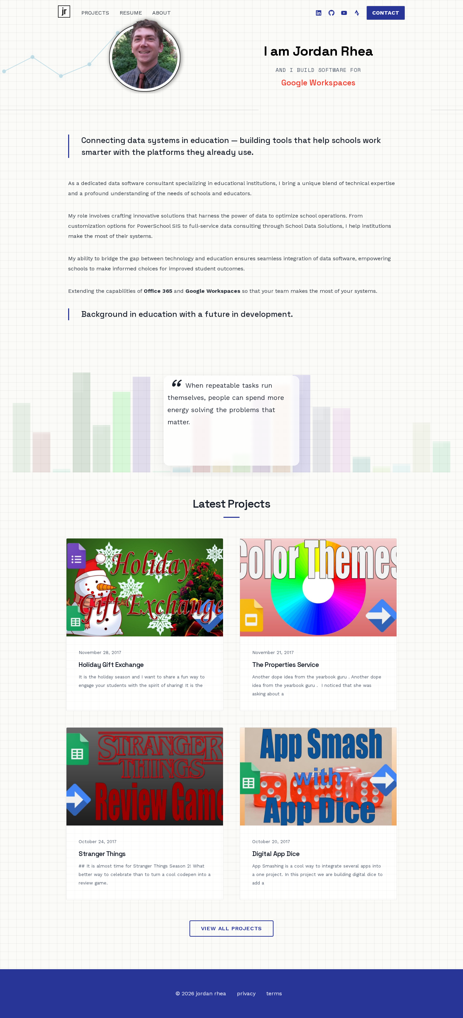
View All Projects (231, 928)
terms (274, 993)
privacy (246, 993)
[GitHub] (331, 12)
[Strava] (356, 12)
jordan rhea (211, 993)
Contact (385, 12)
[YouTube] (344, 12)
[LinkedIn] (318, 12)
